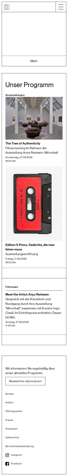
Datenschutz (12, 437)
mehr (34, 61)
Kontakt (9, 394)
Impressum (11, 429)
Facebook (16, 463)
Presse (9, 420)
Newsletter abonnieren (25, 381)
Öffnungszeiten (13, 411)
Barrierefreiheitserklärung (19, 446)
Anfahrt (9, 402)
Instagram (16, 455)
